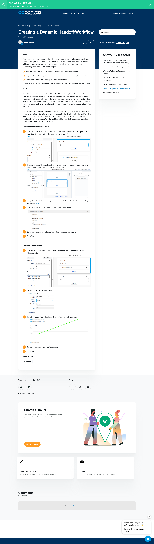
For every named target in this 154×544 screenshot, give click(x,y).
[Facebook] (72, 387)
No (29, 387)
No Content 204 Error (111, 93)
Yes (21, 387)
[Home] (29, 13)
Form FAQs (55, 25)
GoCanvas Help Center (27, 25)
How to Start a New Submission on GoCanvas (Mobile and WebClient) (116, 61)
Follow (90, 43)
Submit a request (119, 13)
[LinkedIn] (88, 387)
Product (65, 13)
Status (84, 13)
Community (75, 13)
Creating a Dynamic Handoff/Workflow (117, 88)
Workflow (27, 361)
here (48, 6)
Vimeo (83, 471)
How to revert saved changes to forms (117, 67)
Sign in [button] (130, 13)
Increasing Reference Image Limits (116, 84)
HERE (37, 203)
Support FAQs (43, 25)
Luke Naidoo (29, 42)
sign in (72, 506)
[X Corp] (80, 387)
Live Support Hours (29, 471)
